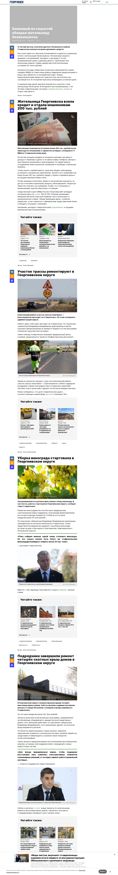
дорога (64, 443)
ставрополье (23, 260)
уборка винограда (56, 641)
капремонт (54, 443)
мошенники (34, 260)
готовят (37, 808)
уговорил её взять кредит (58, 89)
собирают (63, 590)
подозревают (58, 207)
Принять (102, 871)
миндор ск (22, 447)
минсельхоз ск (23, 645)
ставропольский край (25, 443)
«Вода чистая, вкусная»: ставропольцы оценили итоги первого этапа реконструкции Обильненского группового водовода (57, 858)
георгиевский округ (41, 443)
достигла (50, 394)
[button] (21, 858)
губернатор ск (36, 645)
